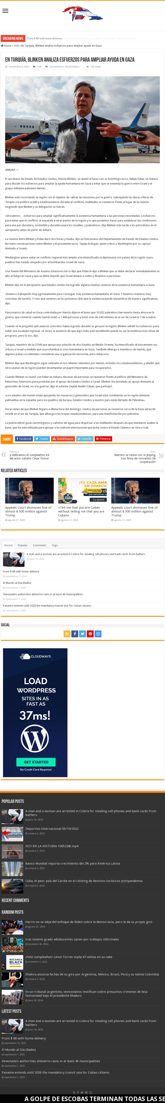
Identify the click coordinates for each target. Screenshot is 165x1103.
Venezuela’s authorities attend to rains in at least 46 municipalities (43, 594)
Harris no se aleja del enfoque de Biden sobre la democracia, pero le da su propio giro (88, 922)
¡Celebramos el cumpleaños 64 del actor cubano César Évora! (29, 455)
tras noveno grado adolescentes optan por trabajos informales (72, 939)
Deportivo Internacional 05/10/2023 (51, 829)
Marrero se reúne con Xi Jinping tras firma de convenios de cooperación (135, 457)
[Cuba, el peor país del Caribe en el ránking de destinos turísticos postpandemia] (12, 886)
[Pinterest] (90, 633)
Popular (23, 545)
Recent (8, 545)
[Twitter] (82, 633)
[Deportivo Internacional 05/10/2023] (12, 834)
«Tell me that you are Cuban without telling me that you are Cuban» (81, 511)
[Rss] (67, 633)
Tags (55, 545)
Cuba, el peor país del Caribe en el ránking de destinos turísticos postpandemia (83, 881)
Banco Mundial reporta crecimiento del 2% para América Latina (72, 863)
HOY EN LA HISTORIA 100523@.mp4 (51, 846)
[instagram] (98, 633)
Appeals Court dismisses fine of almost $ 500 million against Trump (28, 511)
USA (16, 45)
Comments (39, 545)
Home (7, 45)
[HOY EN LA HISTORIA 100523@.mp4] (12, 851)
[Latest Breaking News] (82, 13)
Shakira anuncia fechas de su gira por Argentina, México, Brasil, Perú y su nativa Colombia (92, 974)
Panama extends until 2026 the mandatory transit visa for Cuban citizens (47, 605)
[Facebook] (74, 633)
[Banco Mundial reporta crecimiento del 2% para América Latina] (12, 869)
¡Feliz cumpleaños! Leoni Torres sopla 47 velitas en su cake (68, 957)
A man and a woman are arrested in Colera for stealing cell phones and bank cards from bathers (86, 554)
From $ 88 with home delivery (44, 38)
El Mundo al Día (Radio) (17, 582)
